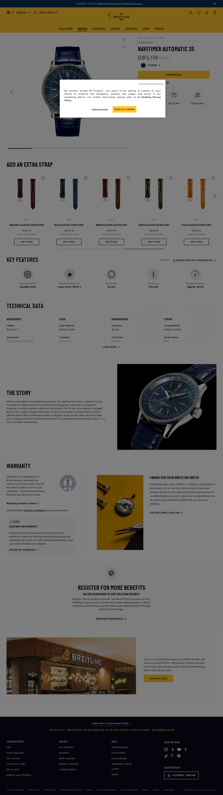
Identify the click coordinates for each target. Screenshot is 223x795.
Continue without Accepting (151, 84)
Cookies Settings (100, 109)
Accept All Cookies (124, 109)
